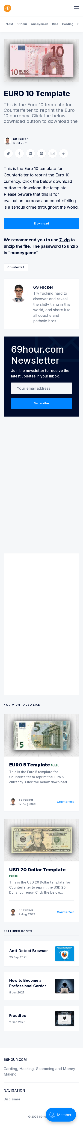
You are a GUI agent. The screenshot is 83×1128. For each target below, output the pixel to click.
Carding (68, 24)
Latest (8, 24)
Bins (55, 24)
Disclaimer (12, 1099)
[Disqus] (41, 486)
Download (41, 223)
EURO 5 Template (29, 765)
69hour (22, 24)
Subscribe (41, 403)
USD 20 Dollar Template (37, 869)
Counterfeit (15, 267)
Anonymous (39, 24)
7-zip (64, 239)
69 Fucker (20, 139)
